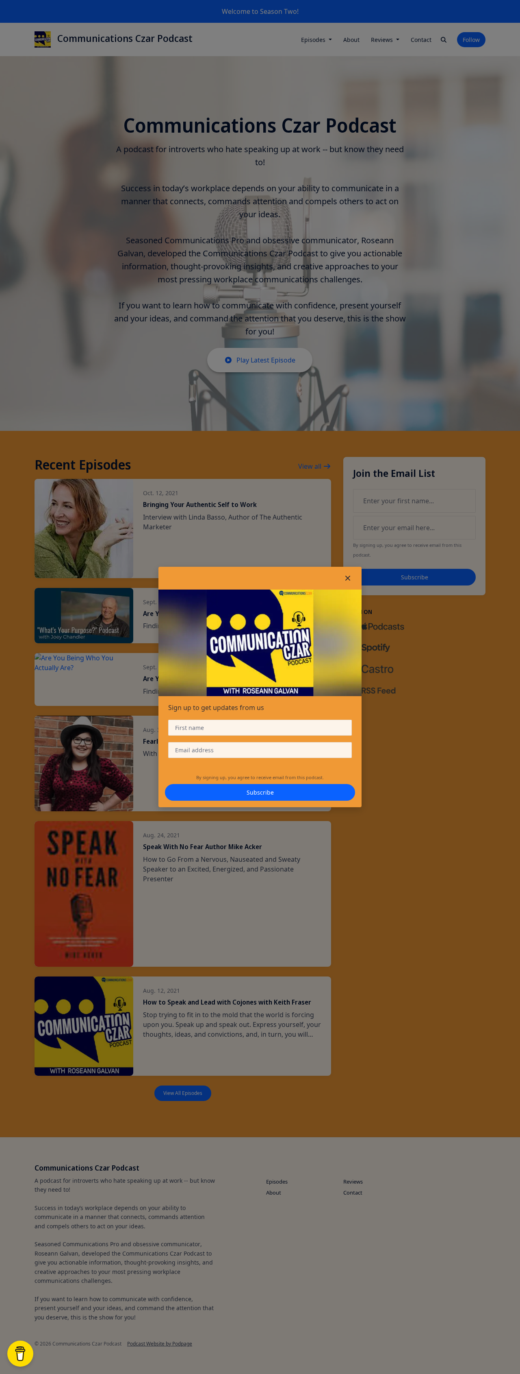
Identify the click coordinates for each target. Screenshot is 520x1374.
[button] (348, 578)
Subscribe (260, 792)
